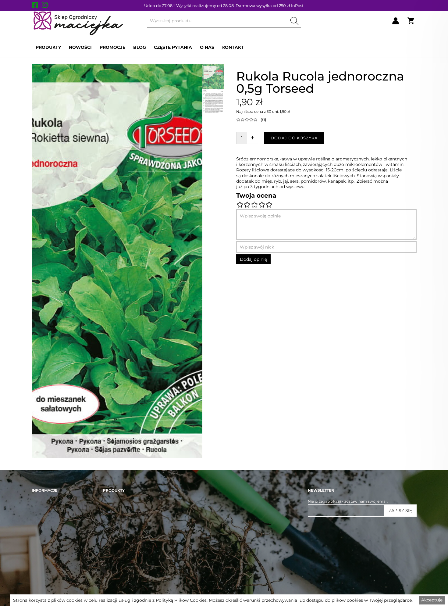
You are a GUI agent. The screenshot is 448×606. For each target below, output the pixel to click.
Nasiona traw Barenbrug (125, 542)
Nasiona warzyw (118, 589)
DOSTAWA (42, 570)
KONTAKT (233, 47)
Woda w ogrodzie (119, 551)
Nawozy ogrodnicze (121, 560)
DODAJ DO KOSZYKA (294, 137)
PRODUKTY (48, 47)
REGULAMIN (43, 579)
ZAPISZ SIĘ (400, 510)
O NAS (207, 47)
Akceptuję (432, 600)
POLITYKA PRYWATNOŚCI (56, 589)
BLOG (139, 47)
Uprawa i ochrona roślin (125, 570)
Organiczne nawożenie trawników (134, 532)
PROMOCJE (112, 47)
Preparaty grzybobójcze (125, 579)
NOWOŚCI (80, 47)
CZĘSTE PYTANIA (173, 47)
